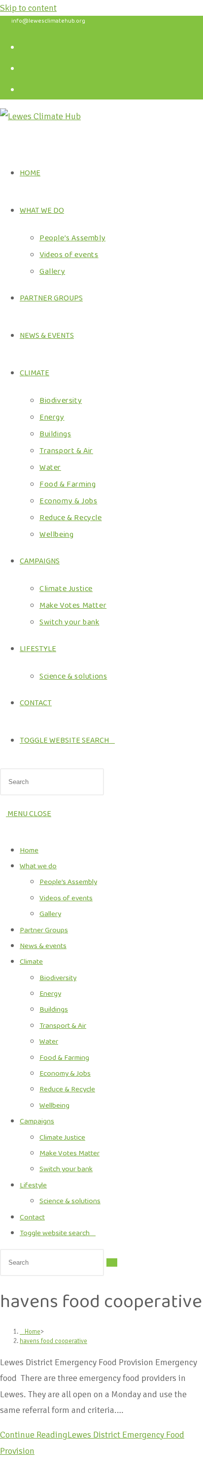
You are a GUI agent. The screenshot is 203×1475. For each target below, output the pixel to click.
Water (48, 1042)
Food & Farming (64, 1058)
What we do (38, 866)
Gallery (50, 914)
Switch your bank (66, 1169)
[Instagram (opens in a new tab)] (29, 67)
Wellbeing (54, 1106)
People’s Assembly (68, 882)
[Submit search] (112, 1262)
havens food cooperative (53, 1341)
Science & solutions (70, 1201)
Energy (50, 994)
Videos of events (66, 898)
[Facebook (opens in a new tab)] (29, 45)
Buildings (53, 1010)
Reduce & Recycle (67, 1089)
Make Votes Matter (69, 1153)
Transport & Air (62, 1026)
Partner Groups (44, 930)
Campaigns (37, 1121)
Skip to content (28, 7)
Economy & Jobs (65, 1074)
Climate (31, 962)
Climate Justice (62, 1138)
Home (29, 850)
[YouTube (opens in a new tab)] (29, 88)
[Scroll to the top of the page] (3, 1466)
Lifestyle (33, 1185)
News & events (43, 946)
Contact (32, 1217)
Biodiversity (57, 978)
